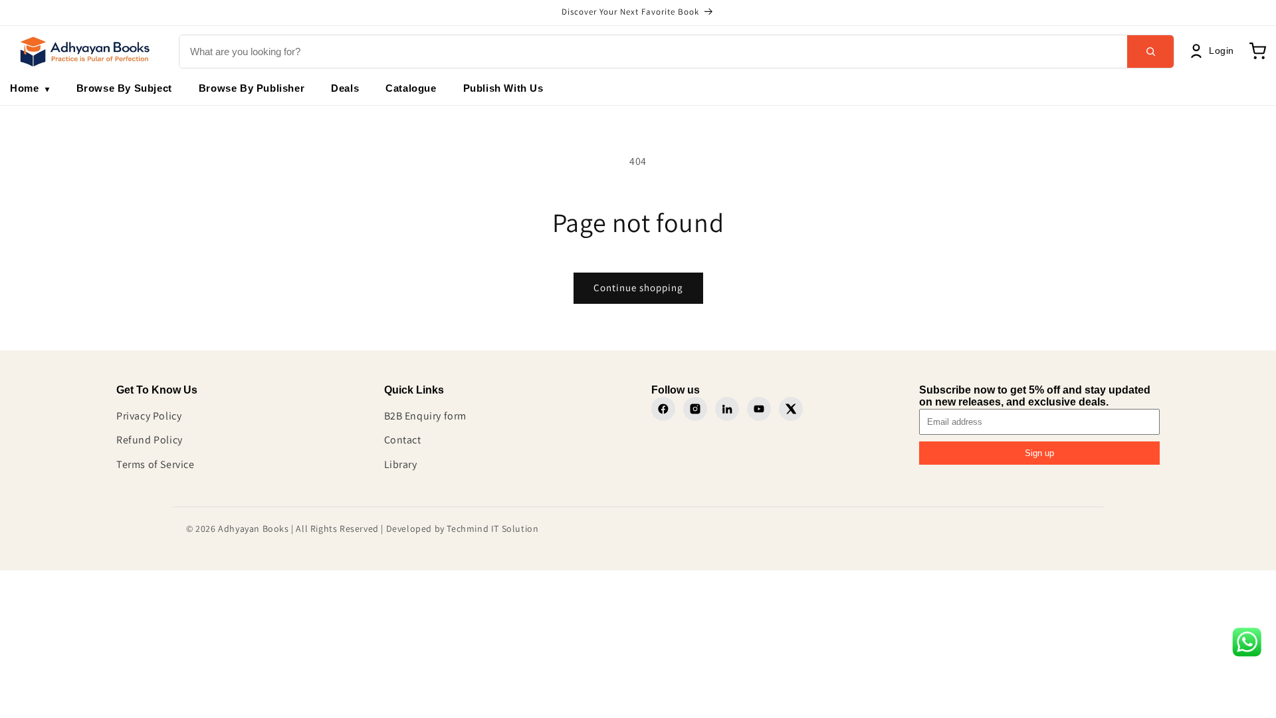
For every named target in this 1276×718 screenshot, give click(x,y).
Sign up (1039, 453)
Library (400, 464)
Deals (345, 88)
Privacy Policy (148, 416)
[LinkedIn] (727, 409)
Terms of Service (155, 464)
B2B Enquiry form (425, 416)
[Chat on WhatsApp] (1247, 645)
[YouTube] (759, 409)
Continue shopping (638, 287)
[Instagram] (695, 409)
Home (30, 88)
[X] (791, 409)
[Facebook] (663, 409)
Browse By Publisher (251, 88)
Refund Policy (149, 440)
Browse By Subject (124, 88)
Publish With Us (503, 88)
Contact (402, 440)
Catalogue (410, 88)
